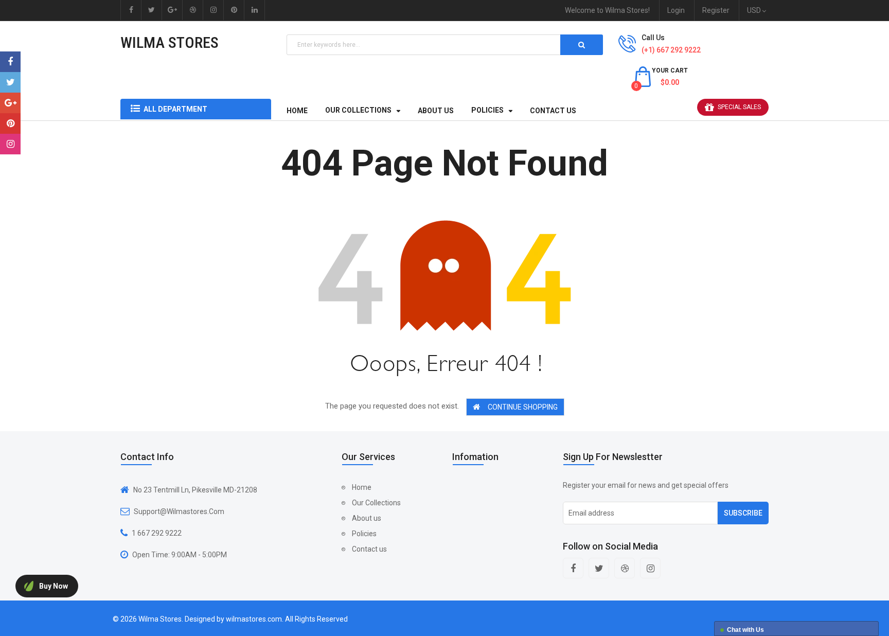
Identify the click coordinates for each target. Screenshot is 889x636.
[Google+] (10, 103)
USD (755, 10)
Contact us (369, 549)
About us (366, 518)
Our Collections (376, 503)
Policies (364, 533)
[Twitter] (10, 82)
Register (716, 10)
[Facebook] (10, 61)
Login (676, 10)
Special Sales (739, 107)
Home (361, 487)
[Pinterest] (10, 123)
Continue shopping (523, 407)
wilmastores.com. (254, 619)
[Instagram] (10, 144)
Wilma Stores (169, 42)
